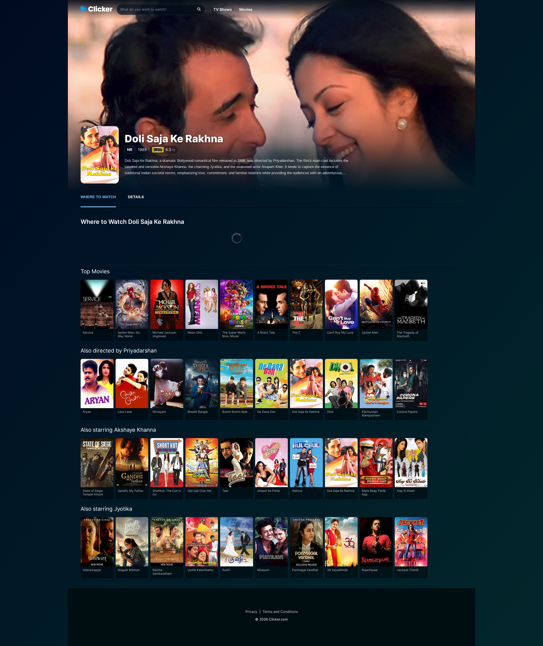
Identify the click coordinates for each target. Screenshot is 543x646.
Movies (245, 9)
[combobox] (161, 9)
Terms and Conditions (280, 611)
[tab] (101, 199)
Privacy (251, 611)
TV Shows (222, 9)
